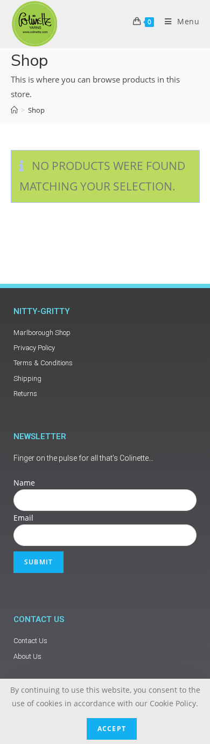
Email (23, 518)
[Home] (14, 110)
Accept (111, 728)
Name (24, 482)
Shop (36, 110)
